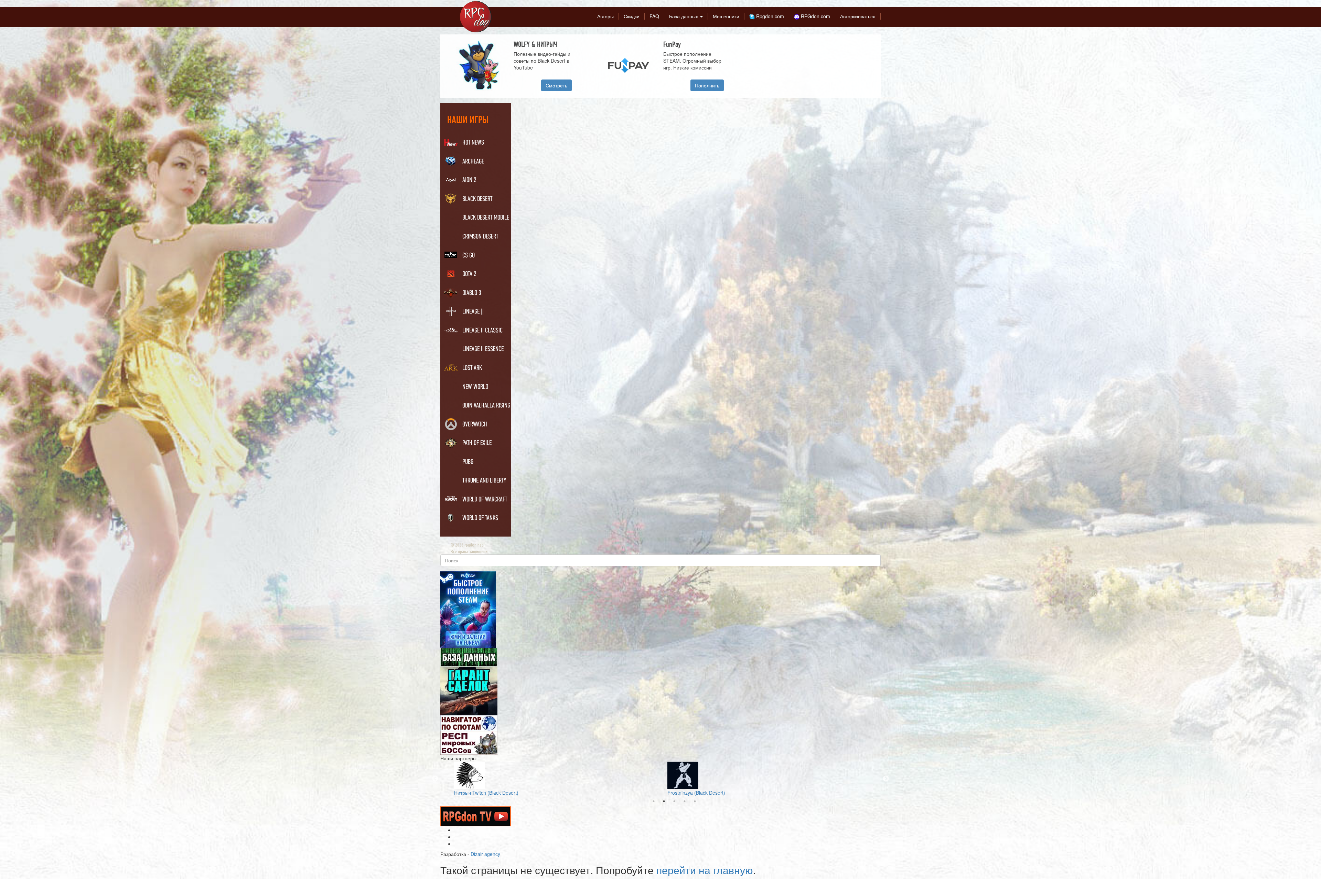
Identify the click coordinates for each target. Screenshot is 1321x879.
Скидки (632, 16)
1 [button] (653, 801)
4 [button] (684, 801)
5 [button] (694, 801)
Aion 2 (469, 180)
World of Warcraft (484, 499)
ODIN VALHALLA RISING (486, 405)
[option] (663, 66)
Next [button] (885, 778)
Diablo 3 (471, 293)
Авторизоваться (858, 16)
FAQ (654, 16)
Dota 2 (469, 274)
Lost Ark (472, 368)
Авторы (605, 16)
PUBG (467, 462)
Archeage (473, 161)
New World (475, 387)
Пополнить (707, 85)
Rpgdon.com (769, 16)
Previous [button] (435, 778)
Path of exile (477, 443)
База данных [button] (684, 16)
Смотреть (556, 85)
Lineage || (473, 311)
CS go (468, 255)
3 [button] (674, 801)
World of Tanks (480, 518)
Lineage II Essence (483, 349)
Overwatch (474, 424)
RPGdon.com (814, 16)
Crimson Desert (480, 236)
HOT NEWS (473, 142)
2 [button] (663, 801)
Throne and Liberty (484, 480)
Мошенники (726, 16)
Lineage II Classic (482, 330)
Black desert (477, 199)
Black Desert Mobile (485, 217)
